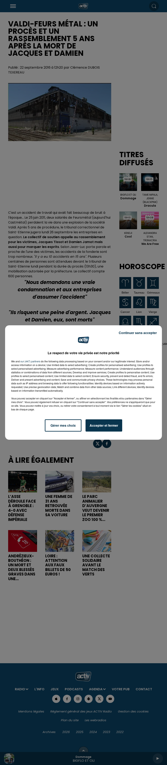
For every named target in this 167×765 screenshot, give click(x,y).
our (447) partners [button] (30, 361)
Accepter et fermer (104, 425)
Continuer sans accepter (138, 332)
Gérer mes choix (63, 425)
